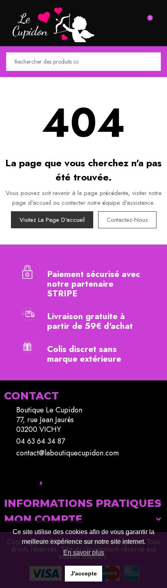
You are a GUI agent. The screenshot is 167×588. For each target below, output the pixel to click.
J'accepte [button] (84, 573)
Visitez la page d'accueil (52, 219)
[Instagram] (18, 476)
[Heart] (40, 476)
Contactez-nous (127, 219)
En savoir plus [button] (83, 552)
